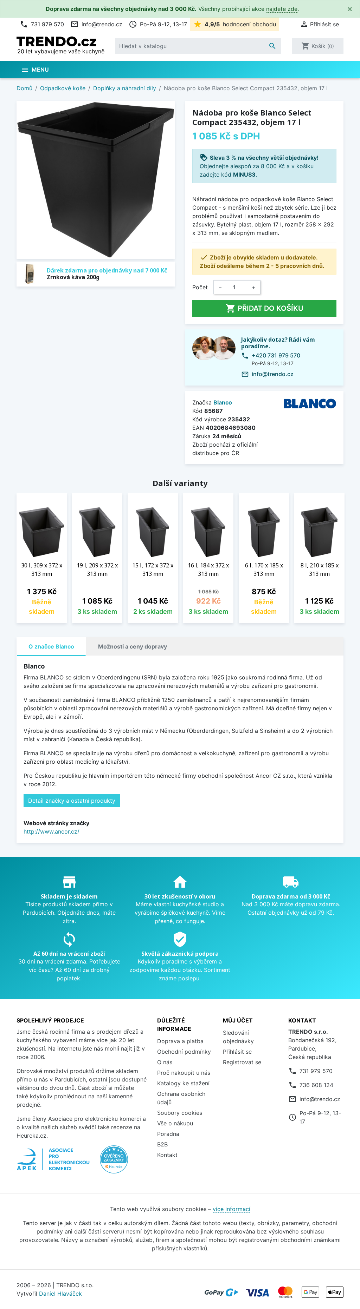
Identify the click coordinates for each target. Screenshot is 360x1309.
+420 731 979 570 (276, 355)
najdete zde (281, 8)
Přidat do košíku (264, 308)
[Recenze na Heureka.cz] (114, 1163)
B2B (162, 1144)
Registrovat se (242, 1062)
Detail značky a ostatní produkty (71, 800)
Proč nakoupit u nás (183, 1072)
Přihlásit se (237, 1051)
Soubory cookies (179, 1112)
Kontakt (167, 1154)
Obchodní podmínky (184, 1051)
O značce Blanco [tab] (51, 646)
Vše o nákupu (175, 1123)
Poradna (168, 1133)
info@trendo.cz (96, 24)
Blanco (222, 402)
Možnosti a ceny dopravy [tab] (132, 646)
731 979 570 (42, 24)
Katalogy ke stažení (183, 1083)
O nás (164, 1062)
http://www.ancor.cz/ (51, 831)
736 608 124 (316, 1084)
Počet (200, 287)
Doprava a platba (180, 1041)
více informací (231, 1208)
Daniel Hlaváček (60, 1293)
